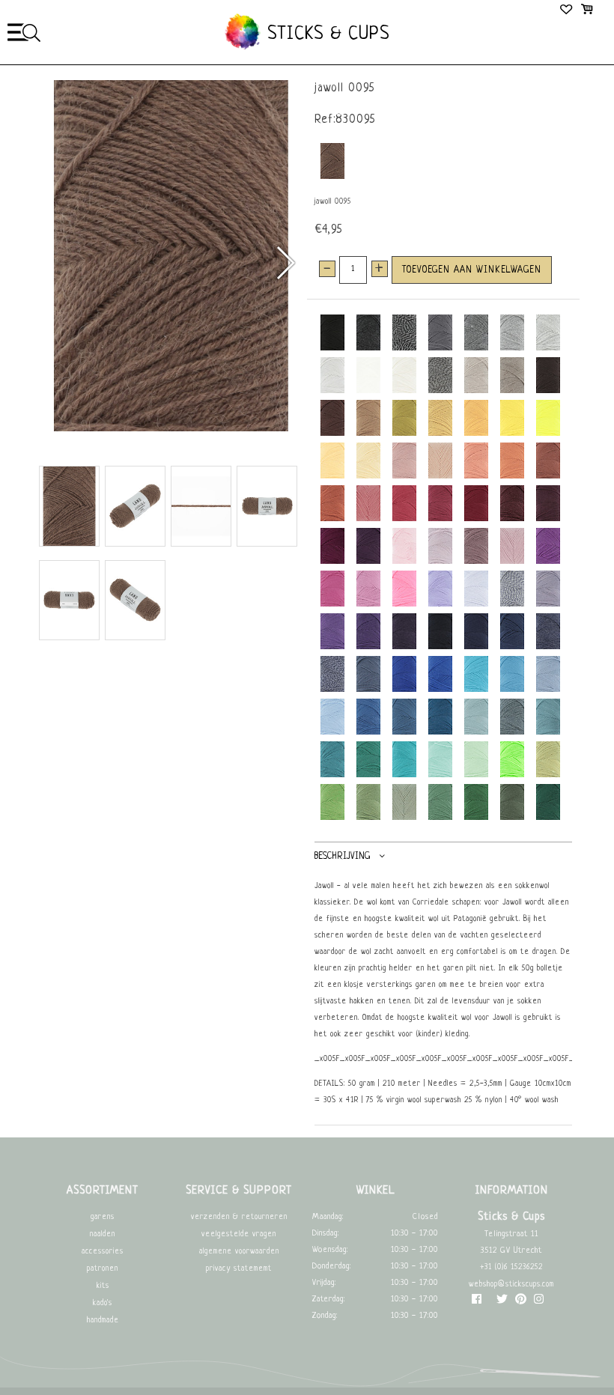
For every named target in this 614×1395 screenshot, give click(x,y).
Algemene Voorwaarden (239, 1251)
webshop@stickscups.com (511, 1284)
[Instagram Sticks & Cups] (539, 1302)
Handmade (103, 1320)
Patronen (102, 1269)
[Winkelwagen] (587, 11)
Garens (103, 1217)
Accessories (103, 1251)
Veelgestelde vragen (238, 1234)
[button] (285, 262)
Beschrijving (342, 856)
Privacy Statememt (239, 1269)
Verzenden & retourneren (239, 1217)
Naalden (102, 1234)
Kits (103, 1286)
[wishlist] (567, 11)
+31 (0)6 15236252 (511, 1267)
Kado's (102, 1303)
